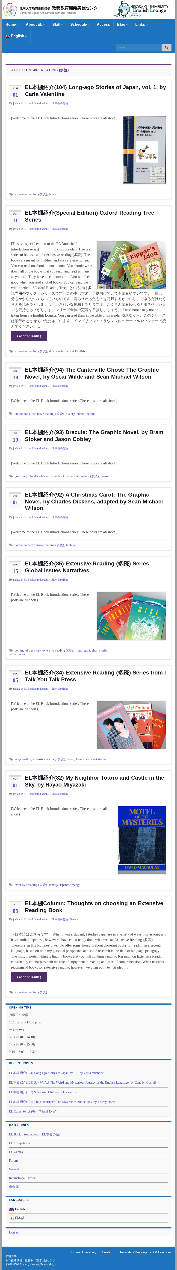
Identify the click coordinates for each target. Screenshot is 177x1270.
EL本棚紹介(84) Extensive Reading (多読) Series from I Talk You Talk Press (95, 676)
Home (11, 24)
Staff (56, 24)
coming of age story (28, 650)
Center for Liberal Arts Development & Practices (136, 1252)
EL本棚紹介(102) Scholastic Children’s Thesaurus (42, 1092)
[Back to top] (166, 1259)
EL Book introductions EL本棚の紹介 (46, 103)
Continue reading (29, 336)
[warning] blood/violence (31, 476)
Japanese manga (70, 885)
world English (75, 351)
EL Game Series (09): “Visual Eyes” (32, 1111)
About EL (34, 24)
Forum (13, 1160)
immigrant (83, 650)
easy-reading (23, 759)
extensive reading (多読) (31, 194)
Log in (14, 1232)
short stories (57, 351)
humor (90, 414)
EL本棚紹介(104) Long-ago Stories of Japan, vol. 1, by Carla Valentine (95, 90)
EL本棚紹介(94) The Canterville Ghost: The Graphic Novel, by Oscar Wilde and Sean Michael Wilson (92, 373)
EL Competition (19, 1143)
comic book (22, 414)
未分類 (14, 1187)
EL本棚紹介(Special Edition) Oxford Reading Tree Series (89, 216)
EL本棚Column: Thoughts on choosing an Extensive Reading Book (94, 906)
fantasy (70, 545)
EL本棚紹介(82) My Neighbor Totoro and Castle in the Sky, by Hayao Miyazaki (94, 781)
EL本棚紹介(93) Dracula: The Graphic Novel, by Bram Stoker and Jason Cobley (94, 435)
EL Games (16, 1152)
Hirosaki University (82, 1252)
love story (82, 759)
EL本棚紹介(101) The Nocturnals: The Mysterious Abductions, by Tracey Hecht (62, 1102)
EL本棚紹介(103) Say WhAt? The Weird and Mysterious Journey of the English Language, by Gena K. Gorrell (82, 1082)
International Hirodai (22, 1178)
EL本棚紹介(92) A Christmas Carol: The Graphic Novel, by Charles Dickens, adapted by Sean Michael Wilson (94, 501)
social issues (17, 654)
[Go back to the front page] (88, 9)
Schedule (79, 24)
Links (140, 24)
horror (81, 414)
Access (103, 24)
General (74, 919)
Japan (52, 194)
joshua (16, 103)
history (70, 414)
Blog (121, 24)
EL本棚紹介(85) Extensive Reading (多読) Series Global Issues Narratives (87, 566)
